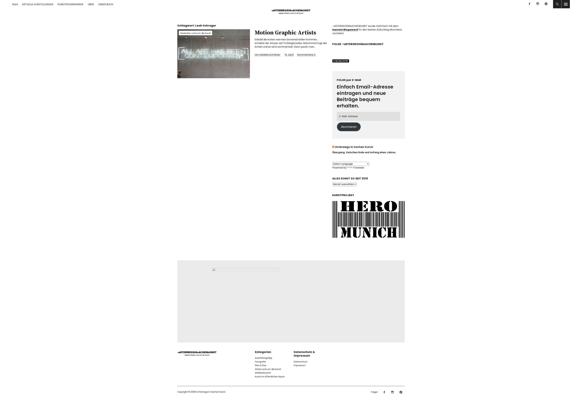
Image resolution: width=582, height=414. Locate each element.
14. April (289, 54)
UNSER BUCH (105, 4)
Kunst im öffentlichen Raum (270, 376)
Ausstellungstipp (263, 357)
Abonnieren (348, 127)
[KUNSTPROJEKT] (368, 238)
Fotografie (260, 361)
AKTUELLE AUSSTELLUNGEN (37, 4)
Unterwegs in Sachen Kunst (354, 147)
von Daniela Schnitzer (267, 54)
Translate (358, 167)
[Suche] (557, 4)
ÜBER (91, 4)
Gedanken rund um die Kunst (195, 33)
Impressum (300, 365)
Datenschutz (300, 361)
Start (15, 4)
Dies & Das (260, 365)
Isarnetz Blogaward (345, 29)
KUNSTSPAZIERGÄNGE (70, 4)
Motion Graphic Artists (285, 32)
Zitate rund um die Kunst (268, 369)
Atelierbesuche (263, 372)
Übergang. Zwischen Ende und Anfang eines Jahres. (364, 152)
